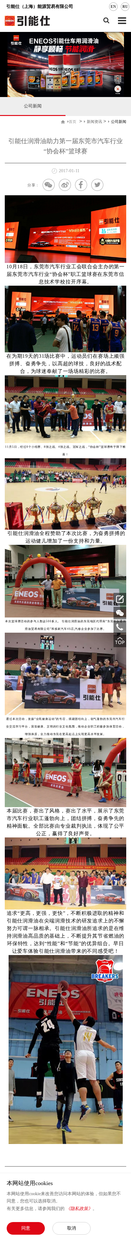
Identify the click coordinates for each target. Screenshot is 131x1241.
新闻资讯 (94, 121)
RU (125, 6)
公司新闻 (33, 106)
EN (113, 6)
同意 (25, 1228)
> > (97, 121)
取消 (71, 1228)
